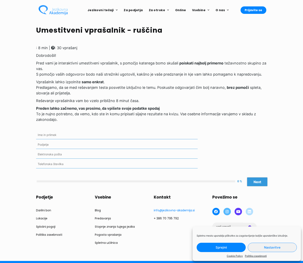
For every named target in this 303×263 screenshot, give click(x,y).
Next (257, 182)
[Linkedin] (249, 211)
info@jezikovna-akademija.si (174, 210)
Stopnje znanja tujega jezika (115, 227)
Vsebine (199, 10)
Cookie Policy (235, 255)
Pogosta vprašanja (108, 235)
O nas (220, 10)
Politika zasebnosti (256, 255)
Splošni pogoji (45, 227)
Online (180, 10)
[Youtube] (238, 211)
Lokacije (41, 218)
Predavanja (103, 218)
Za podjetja (133, 10)
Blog (98, 210)
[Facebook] (216, 211)
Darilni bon (43, 210)
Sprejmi (221, 247)
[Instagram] (227, 211)
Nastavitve (272, 247)
